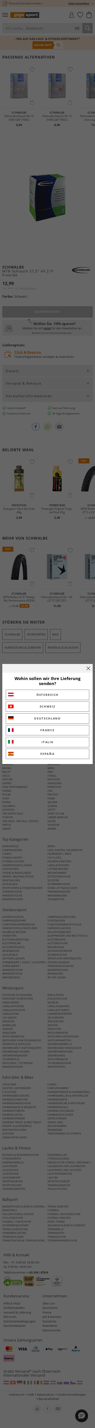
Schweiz (48, 706)
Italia (47, 742)
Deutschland (47, 718)
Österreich (47, 695)
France (47, 730)
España (47, 754)
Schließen (88, 668)
